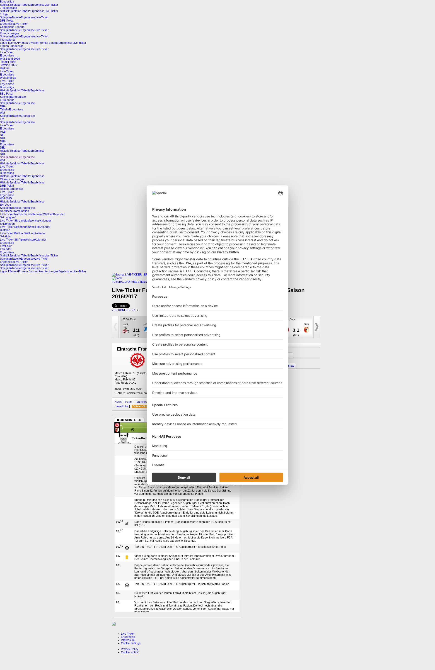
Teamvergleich (144, 401)
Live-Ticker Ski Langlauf (15, 220)
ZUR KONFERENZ (123, 310)
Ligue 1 (4, 42)
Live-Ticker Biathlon (12, 233)
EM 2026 (5, 204)
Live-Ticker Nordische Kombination (21, 214)
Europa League (9, 33)
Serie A (13, 42)
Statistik (5, 4)
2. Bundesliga (8, 8)
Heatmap (288, 365)
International (7, 39)
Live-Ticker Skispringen (14, 227)
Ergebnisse (37, 4)
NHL (3, 138)
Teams (4, 61)
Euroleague (7, 100)
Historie (5, 68)
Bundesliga (7, 1)
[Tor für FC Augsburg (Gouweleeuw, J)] (132, 430)
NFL (2, 134)
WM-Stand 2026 (10, 58)
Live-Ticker (51, 4)
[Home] (117, 278)
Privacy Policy (129, 649)
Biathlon (5, 230)
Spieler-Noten (141, 406)
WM (2, 112)
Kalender (59, 214)
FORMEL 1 (133, 281)
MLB (3, 131)
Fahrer (12, 61)
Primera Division (28, 42)
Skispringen (7, 223)
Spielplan (15, 4)
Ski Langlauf (7, 217)
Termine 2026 (8, 65)
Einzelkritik (121, 406)
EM (2, 119)
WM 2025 (6, 198)
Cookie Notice (129, 652)
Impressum (128, 640)
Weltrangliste (8, 77)
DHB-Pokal (7, 185)
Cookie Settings (130, 643)
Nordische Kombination (14, 211)
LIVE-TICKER (133, 274)
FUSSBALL (119, 281)
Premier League (48, 42)
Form (128, 401)
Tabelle (25, 4)
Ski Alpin (5, 236)
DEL (2, 147)
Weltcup (48, 214)
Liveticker (6, 246)
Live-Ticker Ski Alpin (12, 239)
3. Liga (4, 14)
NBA (3, 106)
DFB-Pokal (6, 20)
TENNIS (145, 281)
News (118, 401)
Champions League (12, 27)
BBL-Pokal (6, 93)
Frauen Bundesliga (12, 46)
